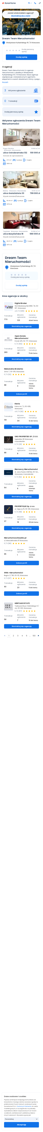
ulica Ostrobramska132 (15, 152)
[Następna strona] (38, 635)
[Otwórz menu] (40, 3)
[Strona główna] (9, 3)
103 (34, 635)
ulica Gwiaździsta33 (13, 193)
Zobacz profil (21, 394)
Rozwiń (5, 82)
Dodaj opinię (21, 57)
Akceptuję (21, 1124)
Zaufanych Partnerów (24, 1106)
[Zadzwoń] (35, 3)
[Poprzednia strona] (4, 635)
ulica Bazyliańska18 (13, 233)
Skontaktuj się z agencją (21, 326)
